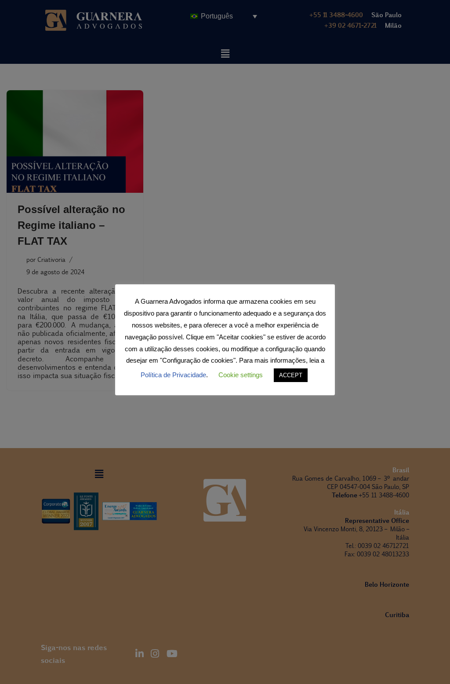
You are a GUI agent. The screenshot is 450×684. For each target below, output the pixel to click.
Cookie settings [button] (240, 375)
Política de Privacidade (173, 375)
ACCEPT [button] (290, 375)
